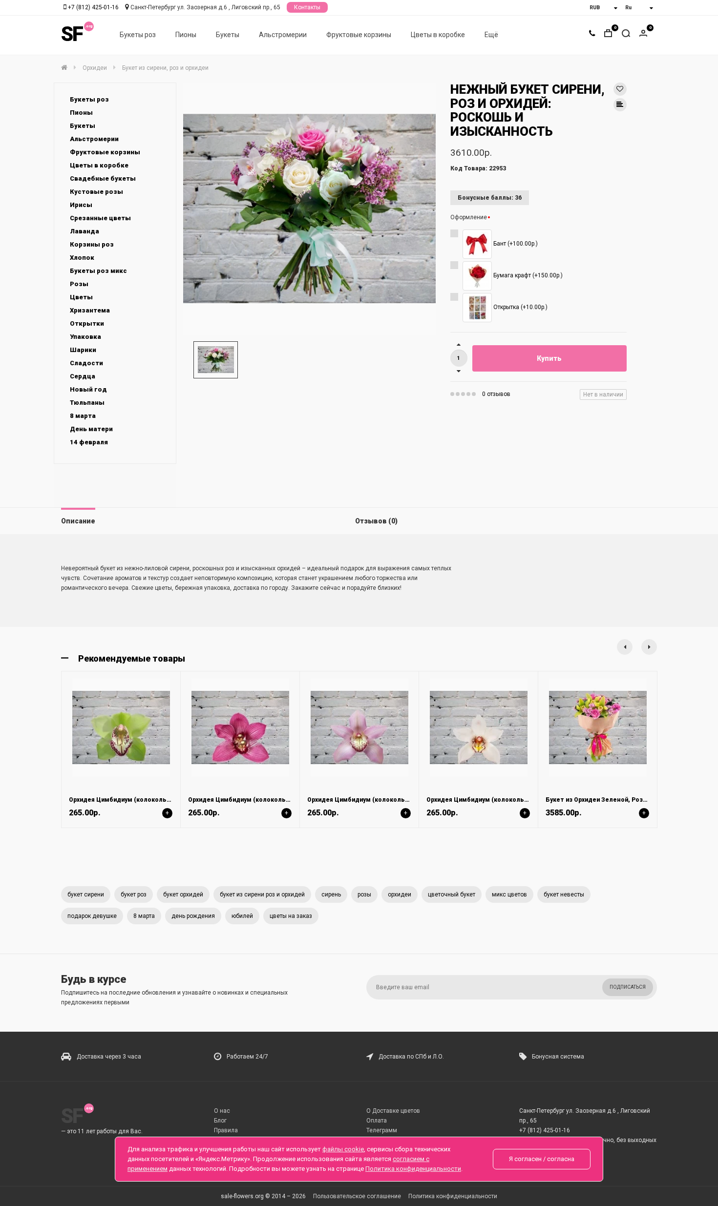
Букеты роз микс (98, 270)
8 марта (83, 415)
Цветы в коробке (438, 35)
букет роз (134, 894)
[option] (309, 209)
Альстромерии (283, 35)
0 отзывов (496, 394)
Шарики (83, 349)
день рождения (193, 916)
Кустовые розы (96, 191)
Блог (220, 1120)
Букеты (227, 35)
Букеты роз (138, 35)
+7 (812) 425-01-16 (93, 7)
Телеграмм (381, 1130)
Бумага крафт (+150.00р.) (527, 275)
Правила (226, 1130)
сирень (331, 894)
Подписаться (628, 987)
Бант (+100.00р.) (515, 244)
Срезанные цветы (100, 218)
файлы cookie (343, 1149)
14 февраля (89, 442)
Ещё (491, 35)
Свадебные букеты (103, 178)
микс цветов (509, 894)
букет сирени (85, 894)
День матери (91, 429)
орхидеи (399, 894)
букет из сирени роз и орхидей (262, 894)
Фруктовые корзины (358, 35)
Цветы (81, 297)
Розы (79, 284)
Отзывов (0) (376, 521)
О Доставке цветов (393, 1110)
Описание (78, 521)
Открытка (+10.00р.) (520, 307)
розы (364, 894)
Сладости (86, 363)
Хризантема (90, 310)
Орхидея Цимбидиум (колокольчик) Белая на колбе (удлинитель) (528, 799)
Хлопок (82, 257)
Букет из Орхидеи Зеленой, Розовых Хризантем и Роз (629, 799)
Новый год (88, 389)
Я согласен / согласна (541, 1159)
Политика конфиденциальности (452, 1196)
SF (72, 34)
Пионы (185, 35)
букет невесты (564, 894)
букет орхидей (183, 894)
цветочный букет (451, 894)
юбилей (242, 916)
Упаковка (85, 336)
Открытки (87, 323)
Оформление (468, 217)
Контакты (307, 7)
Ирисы (81, 204)
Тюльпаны (87, 402)
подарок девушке (92, 916)
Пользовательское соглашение (357, 1196)
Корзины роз (92, 244)
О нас (222, 1110)
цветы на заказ (291, 916)
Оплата (376, 1120)
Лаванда (84, 231)
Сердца (82, 376)
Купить (549, 358)
